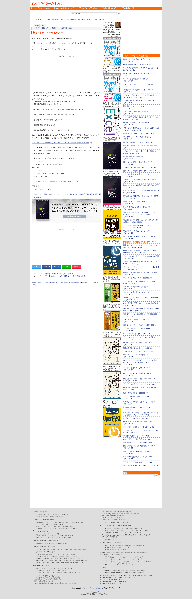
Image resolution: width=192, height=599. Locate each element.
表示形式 (64, 570)
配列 (44, 554)
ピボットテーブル (63, 560)
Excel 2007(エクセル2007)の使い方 (134, 545)
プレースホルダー (120, 530)
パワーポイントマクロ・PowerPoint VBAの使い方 (117, 525)
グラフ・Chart (58, 558)
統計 (85, 549)
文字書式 (52, 516)
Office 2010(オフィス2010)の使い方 (113, 552)
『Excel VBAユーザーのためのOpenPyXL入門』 (116, 581)
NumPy (128, 570)
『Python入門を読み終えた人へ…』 (113, 583)
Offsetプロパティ (61, 568)
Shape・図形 (65, 528)
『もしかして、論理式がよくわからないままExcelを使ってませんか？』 (54, 583)
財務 (71, 549)
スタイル (61, 524)
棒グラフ (44, 535)
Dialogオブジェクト (78, 562)
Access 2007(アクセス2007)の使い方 (115, 549)
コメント (54, 572)
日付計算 (38, 549)
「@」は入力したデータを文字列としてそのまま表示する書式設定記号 (60, 143)
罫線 (59, 572)
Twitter (36, 266)
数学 (81, 549)
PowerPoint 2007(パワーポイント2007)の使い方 (118, 547)
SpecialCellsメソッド (42, 570)
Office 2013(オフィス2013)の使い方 (136, 552)
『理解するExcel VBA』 (110, 8)
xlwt (123, 570)
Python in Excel (141, 570)
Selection (54, 524)
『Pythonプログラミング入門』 (64, 8)
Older (43, 25)
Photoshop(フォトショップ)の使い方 (130, 575)
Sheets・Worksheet (71, 556)
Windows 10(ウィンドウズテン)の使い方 (141, 561)
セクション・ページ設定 (51, 514)
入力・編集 (39, 514)
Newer (36, 25)
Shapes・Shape (40, 562)
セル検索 (71, 572)
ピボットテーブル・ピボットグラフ (50, 537)
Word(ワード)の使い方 (40, 512)
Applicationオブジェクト (43, 556)
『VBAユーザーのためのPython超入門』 (114, 579)
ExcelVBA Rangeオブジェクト (42, 565)
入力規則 (38, 572)
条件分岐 (38, 554)
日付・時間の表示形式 (61, 543)
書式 (106, 522)
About (40, 8)
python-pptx (128, 572)
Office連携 (39, 528)
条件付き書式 (40, 543)
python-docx (119, 572)
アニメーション (139, 532)
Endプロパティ (51, 568)
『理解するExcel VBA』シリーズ (43, 581)
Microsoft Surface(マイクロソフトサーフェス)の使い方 (120, 565)
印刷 (40, 516)
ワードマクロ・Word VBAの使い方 (43, 519)
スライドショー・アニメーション (118, 522)
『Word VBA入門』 (128, 8)
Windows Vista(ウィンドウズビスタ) (134, 559)
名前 (45, 534)
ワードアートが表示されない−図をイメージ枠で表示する (62, 276)
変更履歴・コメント (75, 528)
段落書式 (45, 516)
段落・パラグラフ (41, 526)
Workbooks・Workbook (57, 556)
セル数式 (64, 572)
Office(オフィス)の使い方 (109, 537)
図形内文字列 (50, 562)
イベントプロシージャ (59, 554)
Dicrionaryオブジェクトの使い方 (129, 514)
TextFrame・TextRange (111, 532)
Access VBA (123, 535)
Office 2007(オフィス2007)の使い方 (113, 542)
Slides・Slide (133, 528)
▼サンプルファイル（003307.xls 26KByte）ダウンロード (55, 181)
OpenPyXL (108, 570)
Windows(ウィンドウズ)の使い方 (112, 554)
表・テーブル (56, 528)
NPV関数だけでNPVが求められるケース (57, 274)
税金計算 (76, 549)
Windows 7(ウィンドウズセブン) (114, 559)
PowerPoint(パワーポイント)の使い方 (113, 520)
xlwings (115, 570)
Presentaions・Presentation (112, 528)
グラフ (38, 535)
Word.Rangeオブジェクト (43, 524)
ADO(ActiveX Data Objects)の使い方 (139, 535)
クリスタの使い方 (147, 575)
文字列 (66, 549)
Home (33, 8)
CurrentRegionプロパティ (75, 568)
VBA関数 (49, 554)
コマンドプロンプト (138, 557)
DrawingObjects (60, 562)
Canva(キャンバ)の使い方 (110, 575)
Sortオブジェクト (48, 558)
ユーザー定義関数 (75, 560)
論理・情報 (52, 549)
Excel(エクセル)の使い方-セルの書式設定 (53, 19)
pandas (133, 570)
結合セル (77, 572)
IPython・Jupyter (110, 572)
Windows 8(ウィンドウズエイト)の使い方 (116, 561)
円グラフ (50, 535)
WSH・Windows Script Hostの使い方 (113, 516)
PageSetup (69, 562)
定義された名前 (53, 560)
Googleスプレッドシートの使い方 (112, 518)
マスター (140, 528)
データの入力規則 (66, 537)
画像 (137, 530)
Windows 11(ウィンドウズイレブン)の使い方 (117, 563)
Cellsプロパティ (40, 568)
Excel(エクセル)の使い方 (40, 531)
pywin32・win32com (138, 572)
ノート (122, 532)
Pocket (76, 266)
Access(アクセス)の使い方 (110, 535)
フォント (60, 526)
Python (104, 568)
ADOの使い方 (127, 512)
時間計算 (45, 549)
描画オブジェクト (61, 516)
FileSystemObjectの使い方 (110, 514)
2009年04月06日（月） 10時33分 (45, 28)
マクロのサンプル (72, 554)
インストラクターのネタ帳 (46, 3)
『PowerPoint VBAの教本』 (88, 8)
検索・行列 (60, 549)
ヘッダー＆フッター (78, 522)
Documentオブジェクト (42, 522)
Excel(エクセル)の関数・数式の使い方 (44, 546)
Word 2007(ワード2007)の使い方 (114, 545)
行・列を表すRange (54, 570)
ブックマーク (47, 528)
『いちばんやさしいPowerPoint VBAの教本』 (46, 577)
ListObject (39, 558)
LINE (66, 266)
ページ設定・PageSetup (57, 522)
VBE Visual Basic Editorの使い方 (112, 512)
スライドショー (129, 532)
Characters (80, 558)
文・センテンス (52, 526)
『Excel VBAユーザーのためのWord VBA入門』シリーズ (50, 579)
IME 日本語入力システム (112, 557)
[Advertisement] (66, 72)
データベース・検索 (53, 534)
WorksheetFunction (41, 560)
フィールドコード (64, 514)
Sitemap (47, 8)
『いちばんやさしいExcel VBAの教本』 (45, 575)
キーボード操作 (59, 535)
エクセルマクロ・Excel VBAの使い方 (44, 552)
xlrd (119, 570)
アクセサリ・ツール (125, 557)
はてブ (56, 266)
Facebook (46, 266)
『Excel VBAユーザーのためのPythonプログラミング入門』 (120, 577)
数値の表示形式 (75, 19)
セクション (69, 522)
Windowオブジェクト (70, 526)
